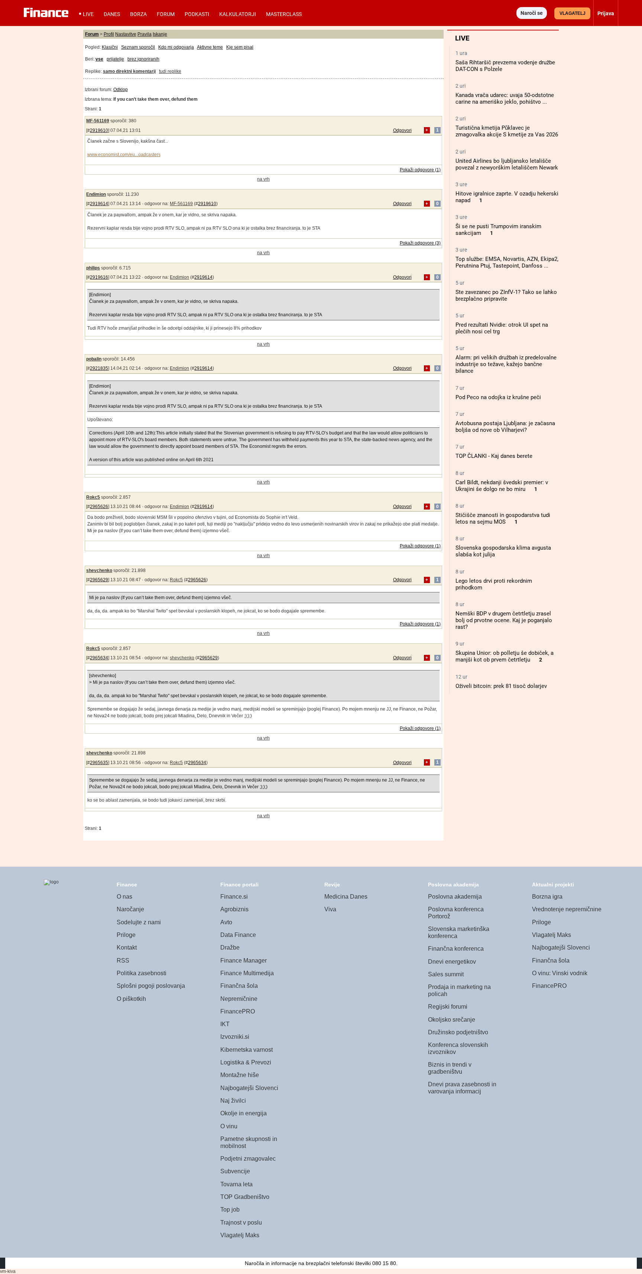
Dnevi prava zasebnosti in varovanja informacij (462, 1087)
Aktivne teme (210, 47)
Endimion (96, 194)
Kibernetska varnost (246, 1050)
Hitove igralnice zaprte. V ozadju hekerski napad (506, 197)
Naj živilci (233, 1100)
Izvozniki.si (234, 1037)
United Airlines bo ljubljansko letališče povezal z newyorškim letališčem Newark (506, 164)
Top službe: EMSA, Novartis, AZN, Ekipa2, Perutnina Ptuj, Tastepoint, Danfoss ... (506, 262)
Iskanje (160, 34)
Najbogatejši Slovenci (249, 1088)
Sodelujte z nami (139, 922)
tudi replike (170, 71)
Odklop (120, 89)
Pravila (144, 34)
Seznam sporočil (138, 47)
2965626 (99, 506)
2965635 (99, 762)
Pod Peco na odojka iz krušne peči (498, 397)
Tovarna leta (236, 1184)
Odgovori (402, 130)
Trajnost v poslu (241, 1222)
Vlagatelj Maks (239, 1235)
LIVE (88, 14)
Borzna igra (547, 896)
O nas (124, 896)
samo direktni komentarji (129, 71)
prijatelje (115, 59)
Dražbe (230, 947)
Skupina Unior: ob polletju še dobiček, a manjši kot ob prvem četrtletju (504, 656)
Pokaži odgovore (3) (420, 243)
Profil (109, 34)
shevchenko (99, 570)
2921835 (99, 368)
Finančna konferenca (456, 948)
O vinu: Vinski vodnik (559, 973)
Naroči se (532, 13)
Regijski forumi (447, 1006)
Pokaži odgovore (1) (420, 169)
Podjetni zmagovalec (248, 1158)
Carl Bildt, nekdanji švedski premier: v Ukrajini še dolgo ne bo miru (501, 485)
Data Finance (238, 935)
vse (99, 59)
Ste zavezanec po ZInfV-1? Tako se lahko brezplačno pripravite (506, 295)
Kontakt (127, 947)
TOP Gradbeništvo (244, 1197)
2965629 (99, 579)
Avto (226, 922)
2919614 (99, 203)
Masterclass (284, 14)
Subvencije (235, 1171)
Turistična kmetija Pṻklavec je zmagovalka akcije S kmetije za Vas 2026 (506, 131)
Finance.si (234, 896)
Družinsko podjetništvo (458, 1032)
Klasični (110, 47)
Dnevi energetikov (452, 961)
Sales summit (446, 974)
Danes (112, 14)
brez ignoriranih (143, 59)
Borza (138, 14)
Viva (330, 909)
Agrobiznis (234, 909)
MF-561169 (97, 120)
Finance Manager (243, 960)
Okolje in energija (243, 1113)
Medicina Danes (345, 896)
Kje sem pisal (239, 47)
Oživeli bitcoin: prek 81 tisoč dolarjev (501, 686)
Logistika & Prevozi (245, 1062)
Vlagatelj (573, 13)
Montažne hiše (239, 1075)
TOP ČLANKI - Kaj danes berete (493, 456)
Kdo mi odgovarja (176, 47)
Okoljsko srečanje (451, 1019)
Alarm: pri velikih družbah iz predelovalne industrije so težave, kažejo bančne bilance (506, 364)
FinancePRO (237, 1011)
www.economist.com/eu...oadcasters (123, 154)
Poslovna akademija (455, 896)
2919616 (99, 277)
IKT (225, 1024)
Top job (230, 1209)
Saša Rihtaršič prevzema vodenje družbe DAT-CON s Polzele (505, 65)
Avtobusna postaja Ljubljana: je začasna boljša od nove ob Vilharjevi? (505, 426)
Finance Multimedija (247, 973)
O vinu (228, 1126)
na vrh (263, 179)
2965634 (99, 657)
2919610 (99, 130)
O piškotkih (131, 999)
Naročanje (130, 909)
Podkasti (197, 14)
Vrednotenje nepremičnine (567, 909)
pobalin (93, 359)
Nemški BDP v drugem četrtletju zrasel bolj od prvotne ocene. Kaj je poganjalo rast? (503, 620)
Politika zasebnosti (141, 973)
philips (93, 268)
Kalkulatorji (237, 14)
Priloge (126, 935)
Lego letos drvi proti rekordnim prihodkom (493, 584)
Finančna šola (239, 986)
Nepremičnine (238, 999)
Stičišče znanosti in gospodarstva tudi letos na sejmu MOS (502, 518)
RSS (123, 960)
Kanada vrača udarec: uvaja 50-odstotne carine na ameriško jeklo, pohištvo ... (504, 98)
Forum (166, 14)
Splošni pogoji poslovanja (151, 986)
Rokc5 (93, 497)
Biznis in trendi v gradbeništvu (449, 1068)
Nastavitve (125, 34)
